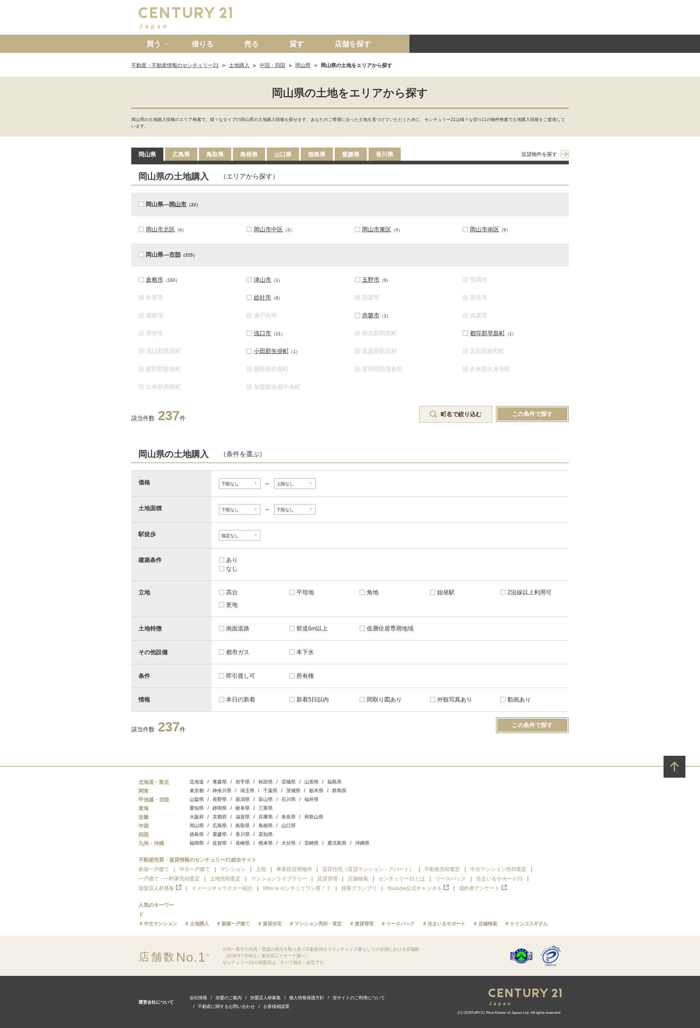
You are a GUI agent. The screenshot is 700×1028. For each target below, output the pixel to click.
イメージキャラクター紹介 (222, 888)
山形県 (311, 782)
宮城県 (288, 782)
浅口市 (262, 333)
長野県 (220, 799)
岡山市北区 (160, 229)
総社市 (262, 297)
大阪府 (197, 817)
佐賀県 (220, 843)
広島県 (181, 154)
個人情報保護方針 (306, 997)
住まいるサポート (447, 923)
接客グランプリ (359, 888)
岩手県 (243, 782)
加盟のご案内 (228, 997)
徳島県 (317, 154)
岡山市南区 (484, 229)
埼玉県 (247, 790)
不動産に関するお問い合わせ (226, 1006)
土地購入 (239, 65)
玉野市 (371, 280)
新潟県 (243, 799)
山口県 (283, 154)
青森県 (220, 782)
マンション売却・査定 (318, 923)
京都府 (220, 817)
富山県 (265, 799)
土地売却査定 (225, 879)
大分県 (288, 843)
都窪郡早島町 (487, 333)
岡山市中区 (268, 229)
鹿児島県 (336, 843)
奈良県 (288, 817)
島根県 (249, 154)
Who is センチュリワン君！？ (297, 888)
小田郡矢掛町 (271, 351)
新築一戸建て (154, 869)
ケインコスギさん (529, 923)
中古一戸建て (194, 869)
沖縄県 (362, 843)
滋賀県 (243, 817)
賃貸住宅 (272, 923)
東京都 (197, 790)
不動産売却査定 (442, 869)
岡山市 (178, 204)
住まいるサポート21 (499, 879)
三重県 (265, 808)
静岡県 (220, 808)
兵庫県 (265, 817)
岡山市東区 (376, 229)
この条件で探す (532, 414)
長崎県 (243, 843)
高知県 (265, 834)
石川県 (288, 799)
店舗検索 (358, 879)
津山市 (262, 280)
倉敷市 (154, 280)
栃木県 (316, 790)
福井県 (311, 799)
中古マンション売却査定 (498, 869)
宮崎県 (311, 843)
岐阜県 (243, 808)
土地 (261, 869)
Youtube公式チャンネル (414, 888)
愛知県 (197, 808)
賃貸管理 (327, 879)
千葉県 (270, 790)
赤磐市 (371, 315)
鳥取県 (215, 154)
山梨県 (197, 799)
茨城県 (293, 790)
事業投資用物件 (294, 869)
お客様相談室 (276, 1006)
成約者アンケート (479, 888)
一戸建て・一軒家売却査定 (169, 879)
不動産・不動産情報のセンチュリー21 (175, 65)
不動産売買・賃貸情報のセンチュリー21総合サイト (198, 860)
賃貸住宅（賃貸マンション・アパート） (368, 869)
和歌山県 (313, 817)
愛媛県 (350, 154)
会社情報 (198, 997)
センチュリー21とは (401, 879)
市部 (175, 254)
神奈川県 (222, 790)
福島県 (334, 782)
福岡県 (197, 843)
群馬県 (339, 790)
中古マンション (160, 923)
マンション (233, 869)
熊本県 (265, 843)
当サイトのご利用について (358, 997)
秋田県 (265, 782)
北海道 (197, 782)
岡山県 (303, 65)
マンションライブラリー (279, 879)
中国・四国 (272, 65)
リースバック (450, 879)
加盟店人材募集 (156, 888)
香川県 (384, 154)
